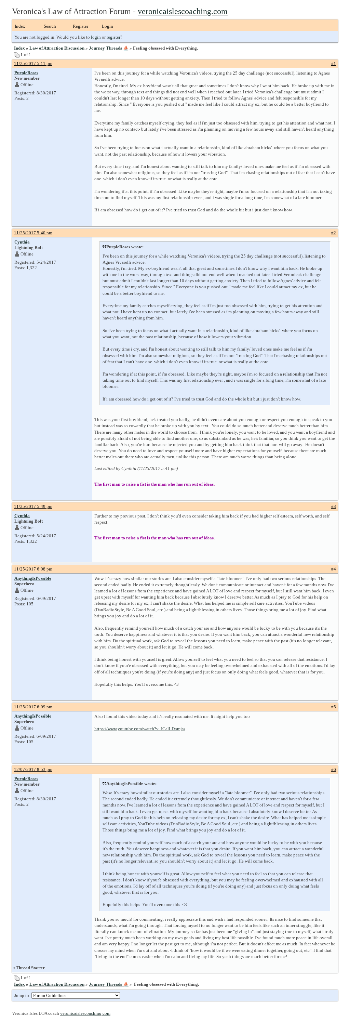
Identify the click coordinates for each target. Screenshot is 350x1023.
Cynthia (22, 242)
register (113, 37)
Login (107, 26)
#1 (333, 63)
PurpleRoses (26, 72)
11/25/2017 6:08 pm (33, 569)
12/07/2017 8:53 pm (33, 769)
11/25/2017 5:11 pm (33, 63)
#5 (333, 706)
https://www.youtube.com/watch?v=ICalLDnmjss (139, 728)
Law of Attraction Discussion (56, 48)
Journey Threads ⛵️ (109, 48)
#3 (333, 506)
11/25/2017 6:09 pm (33, 706)
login (96, 37)
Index (20, 26)
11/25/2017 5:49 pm (33, 506)
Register (80, 26)
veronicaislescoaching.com (183, 11)
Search (50, 26)
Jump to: (22, 995)
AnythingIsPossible (32, 578)
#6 (333, 769)
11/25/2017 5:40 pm (33, 232)
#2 (333, 232)
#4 (333, 569)
